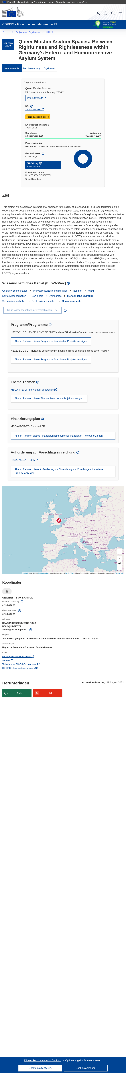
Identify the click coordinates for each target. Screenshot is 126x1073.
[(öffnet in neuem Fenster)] (13, 12)
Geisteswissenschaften (15, 290)
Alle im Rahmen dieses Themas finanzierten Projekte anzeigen (49, 398)
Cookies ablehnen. (86, 1068)
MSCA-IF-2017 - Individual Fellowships (32, 389)
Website (18, 660)
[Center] (119, 563)
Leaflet (25, 573)
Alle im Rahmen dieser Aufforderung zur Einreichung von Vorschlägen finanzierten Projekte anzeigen (59, 471)
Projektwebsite (37, 97)
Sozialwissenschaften (14, 296)
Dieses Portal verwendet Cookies (42, 1060)
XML (19, 693)
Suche (113, 13)
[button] (105, 13)
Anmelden (98, 13)
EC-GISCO (69, 573)
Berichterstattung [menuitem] (31, 68)
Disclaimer (119, 573)
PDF (50, 693)
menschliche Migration (80, 296)
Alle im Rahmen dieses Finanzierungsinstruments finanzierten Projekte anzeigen (59, 435)
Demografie (55, 296)
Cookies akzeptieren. (40, 1068)
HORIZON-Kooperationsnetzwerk (31, 668)
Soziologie (37, 296)
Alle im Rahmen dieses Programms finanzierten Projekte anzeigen (51, 341)
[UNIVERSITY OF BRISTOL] (58, 520)
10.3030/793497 (33, 109)
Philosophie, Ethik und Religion (50, 290)
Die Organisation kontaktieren (29, 656)
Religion (77, 290)
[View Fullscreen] (119, 551)
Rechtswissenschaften (44, 301)
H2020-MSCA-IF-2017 (24, 460)
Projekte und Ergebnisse (28, 32)
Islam (91, 290)
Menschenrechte (71, 301)
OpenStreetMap (44, 573)
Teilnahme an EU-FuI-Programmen (32, 664)
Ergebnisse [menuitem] (49, 68)
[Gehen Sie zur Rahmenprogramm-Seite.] (8, 44)
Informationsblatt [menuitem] (12, 68)
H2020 (49, 32)
